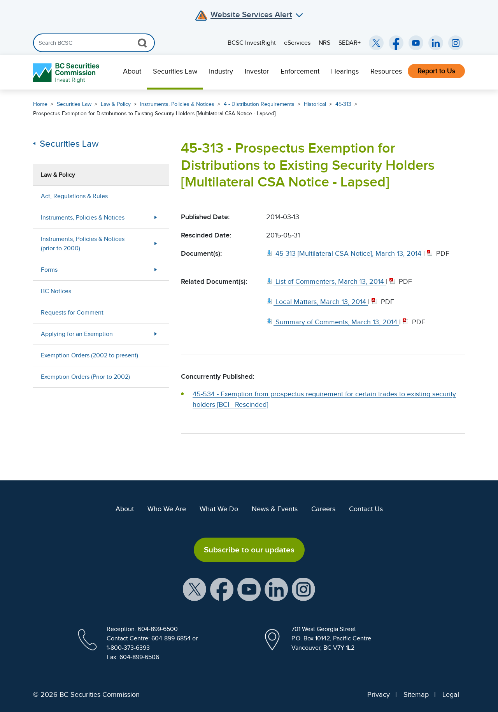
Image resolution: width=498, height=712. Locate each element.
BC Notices (56, 291)
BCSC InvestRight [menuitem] (252, 42)
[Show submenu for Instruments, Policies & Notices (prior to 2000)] (155, 243)
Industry (221, 71)
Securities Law (175, 71)
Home (40, 104)
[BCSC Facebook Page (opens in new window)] (396, 42)
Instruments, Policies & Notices (177, 104)
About (132, 71)
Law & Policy (116, 104)
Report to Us (436, 71)
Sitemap (416, 694)
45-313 (343, 104)
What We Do (219, 509)
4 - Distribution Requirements (259, 104)
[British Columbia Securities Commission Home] (67, 72)
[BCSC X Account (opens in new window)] (194, 588)
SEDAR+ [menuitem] (349, 42)
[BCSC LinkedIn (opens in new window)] (435, 42)
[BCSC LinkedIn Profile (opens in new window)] (276, 588)
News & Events (275, 509)
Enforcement (300, 71)
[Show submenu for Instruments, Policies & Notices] (155, 217)
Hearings (345, 71)
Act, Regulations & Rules (74, 196)
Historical (315, 104)
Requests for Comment (72, 312)
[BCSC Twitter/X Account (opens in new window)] (376, 42)
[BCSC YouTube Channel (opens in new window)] (416, 42)
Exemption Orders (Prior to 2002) (85, 376)
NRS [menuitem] (324, 42)
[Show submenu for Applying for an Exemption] (155, 334)
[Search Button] (142, 43)
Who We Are (166, 509)
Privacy (378, 694)
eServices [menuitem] (297, 42)
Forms (49, 269)
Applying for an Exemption (77, 334)
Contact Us (366, 509)
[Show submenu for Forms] (155, 269)
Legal (450, 694)
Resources (386, 71)
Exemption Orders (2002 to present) (89, 355)
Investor (257, 71)
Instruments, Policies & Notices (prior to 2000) (82, 244)
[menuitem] (132, 72)
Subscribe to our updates (249, 549)
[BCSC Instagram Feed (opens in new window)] (455, 42)
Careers (323, 509)
